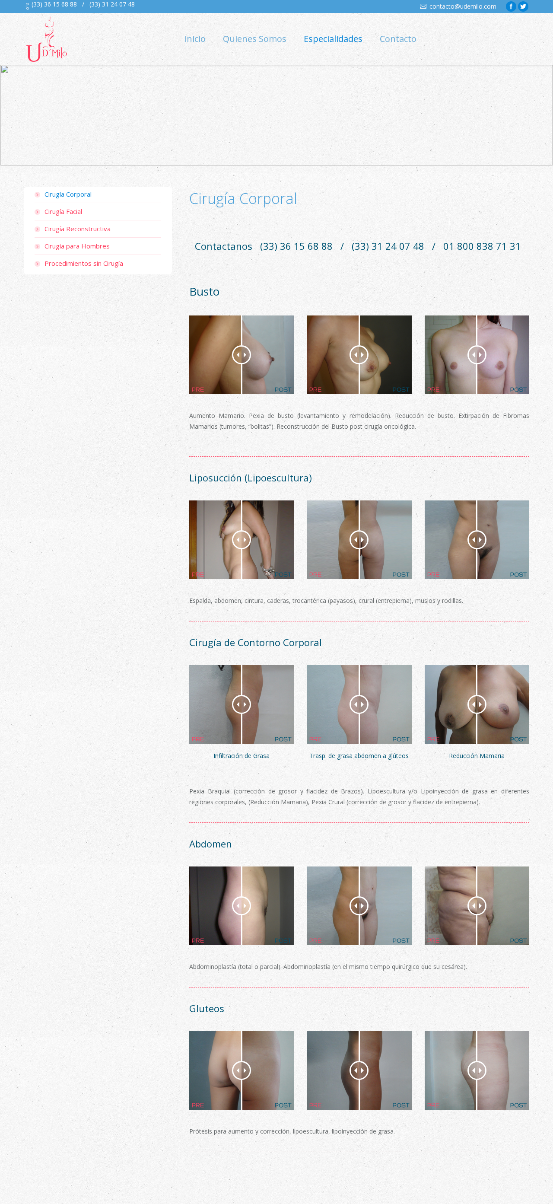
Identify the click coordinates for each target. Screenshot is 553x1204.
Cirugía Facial (63, 211)
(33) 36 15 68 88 (54, 4)
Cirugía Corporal (68, 194)
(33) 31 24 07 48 (112, 4)
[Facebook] (511, 6)
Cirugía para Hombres (77, 246)
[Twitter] (523, 6)
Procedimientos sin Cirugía (83, 263)
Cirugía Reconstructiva (77, 228)
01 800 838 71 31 (482, 245)
